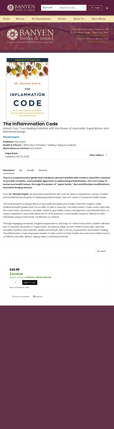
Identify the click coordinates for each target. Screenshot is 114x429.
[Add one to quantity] (19, 282)
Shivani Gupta (11, 137)
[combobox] (49, 7)
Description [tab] (9, 170)
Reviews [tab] (43, 170)
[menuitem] (6, 18)
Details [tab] (30, 170)
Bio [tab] (20, 170)
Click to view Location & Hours (93, 35)
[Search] (83, 8)
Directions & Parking (99, 41)
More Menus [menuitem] (99, 19)
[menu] (57, 18)
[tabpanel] (57, 210)
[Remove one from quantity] (12, 282)
